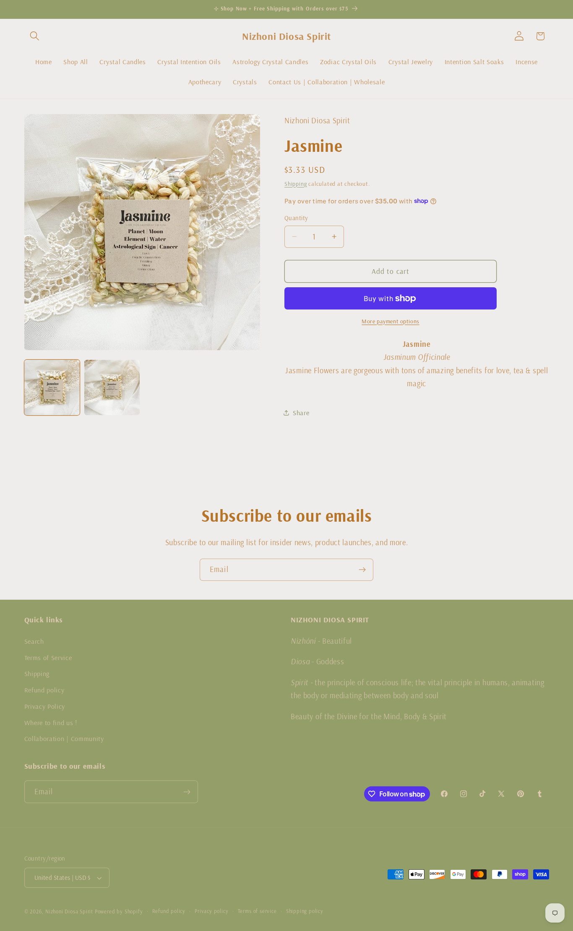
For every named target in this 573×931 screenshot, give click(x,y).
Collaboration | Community (64, 738)
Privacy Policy (44, 706)
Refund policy (44, 689)
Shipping (295, 183)
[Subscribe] (362, 570)
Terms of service (257, 911)
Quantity (296, 218)
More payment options (390, 321)
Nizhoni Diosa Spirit (69, 911)
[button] (35, 36)
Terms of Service (48, 657)
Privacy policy (211, 911)
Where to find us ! (50, 722)
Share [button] (301, 412)
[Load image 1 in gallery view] (52, 387)
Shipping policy (304, 911)
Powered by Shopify (119, 911)
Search (34, 641)
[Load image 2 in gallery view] (112, 387)
